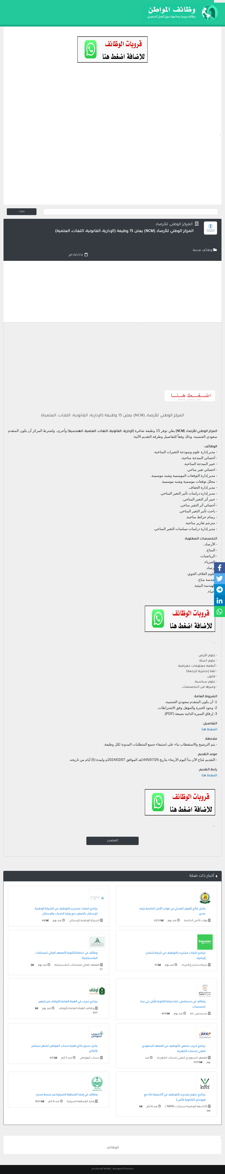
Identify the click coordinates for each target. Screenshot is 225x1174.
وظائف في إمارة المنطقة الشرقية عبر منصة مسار (67, 1094)
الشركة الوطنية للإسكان (84, 920)
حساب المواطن (89, 1058)
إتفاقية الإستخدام (101, 1168)
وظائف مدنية (203, 250)
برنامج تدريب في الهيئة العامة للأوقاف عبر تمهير (68, 1001)
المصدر (112, 841)
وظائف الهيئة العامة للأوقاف (76, 1008)
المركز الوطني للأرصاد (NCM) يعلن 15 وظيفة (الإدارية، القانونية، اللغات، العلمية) (112, 416)
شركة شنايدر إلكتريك (194, 965)
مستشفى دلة (198, 1013)
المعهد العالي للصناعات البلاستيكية (77, 965)
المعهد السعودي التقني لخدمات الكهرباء (181, 1058)
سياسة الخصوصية (123, 1168)
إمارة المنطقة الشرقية (80, 1101)
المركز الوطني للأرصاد (175, 225)
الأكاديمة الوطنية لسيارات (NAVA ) (186, 1106)
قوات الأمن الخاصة (195, 920)
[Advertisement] (112, 102)
